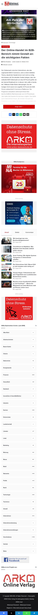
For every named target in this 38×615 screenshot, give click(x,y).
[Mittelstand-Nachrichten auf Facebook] (15, 562)
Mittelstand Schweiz (25, 605)
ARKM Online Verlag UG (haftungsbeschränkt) (16, 599)
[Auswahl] (2, 5)
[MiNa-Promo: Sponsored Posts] (19, 12)
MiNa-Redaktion (7, 61)
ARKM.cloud (19, 602)
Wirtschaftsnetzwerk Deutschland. (22, 608)
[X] (13, 114)
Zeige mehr (18, 106)
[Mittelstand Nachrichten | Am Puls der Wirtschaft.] (12, 4)
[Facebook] (10, 114)
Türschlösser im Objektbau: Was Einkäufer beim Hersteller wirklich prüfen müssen (23, 248)
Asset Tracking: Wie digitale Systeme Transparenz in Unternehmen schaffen (24, 257)
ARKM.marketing (19, 198)
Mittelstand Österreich (13, 605)
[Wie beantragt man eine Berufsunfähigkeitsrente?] (6, 240)
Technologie (12, 42)
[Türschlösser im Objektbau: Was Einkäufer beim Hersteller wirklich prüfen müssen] (6, 249)
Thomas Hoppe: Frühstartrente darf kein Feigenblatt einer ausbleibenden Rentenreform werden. (24, 274)
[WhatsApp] (20, 114)
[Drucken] (27, 114)
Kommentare (29, 232)
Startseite (5, 42)
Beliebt (17, 232)
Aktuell (7, 232)
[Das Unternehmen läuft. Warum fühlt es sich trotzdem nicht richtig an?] (6, 266)
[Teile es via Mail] (24, 114)
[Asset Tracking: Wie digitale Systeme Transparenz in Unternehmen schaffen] (6, 258)
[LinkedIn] (17, 114)
